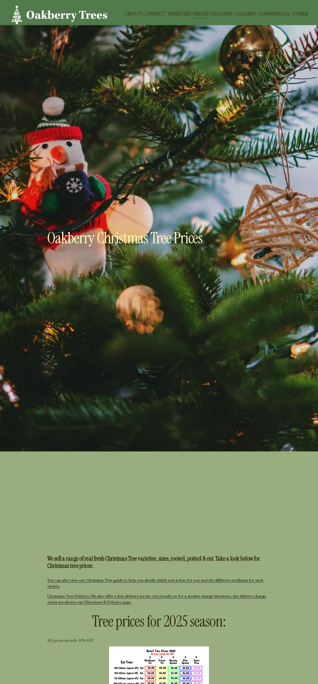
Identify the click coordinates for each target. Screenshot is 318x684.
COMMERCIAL (274, 14)
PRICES (201, 14)
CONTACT (154, 14)
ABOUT (133, 14)
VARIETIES (179, 14)
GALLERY (245, 14)
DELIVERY (221, 14)
